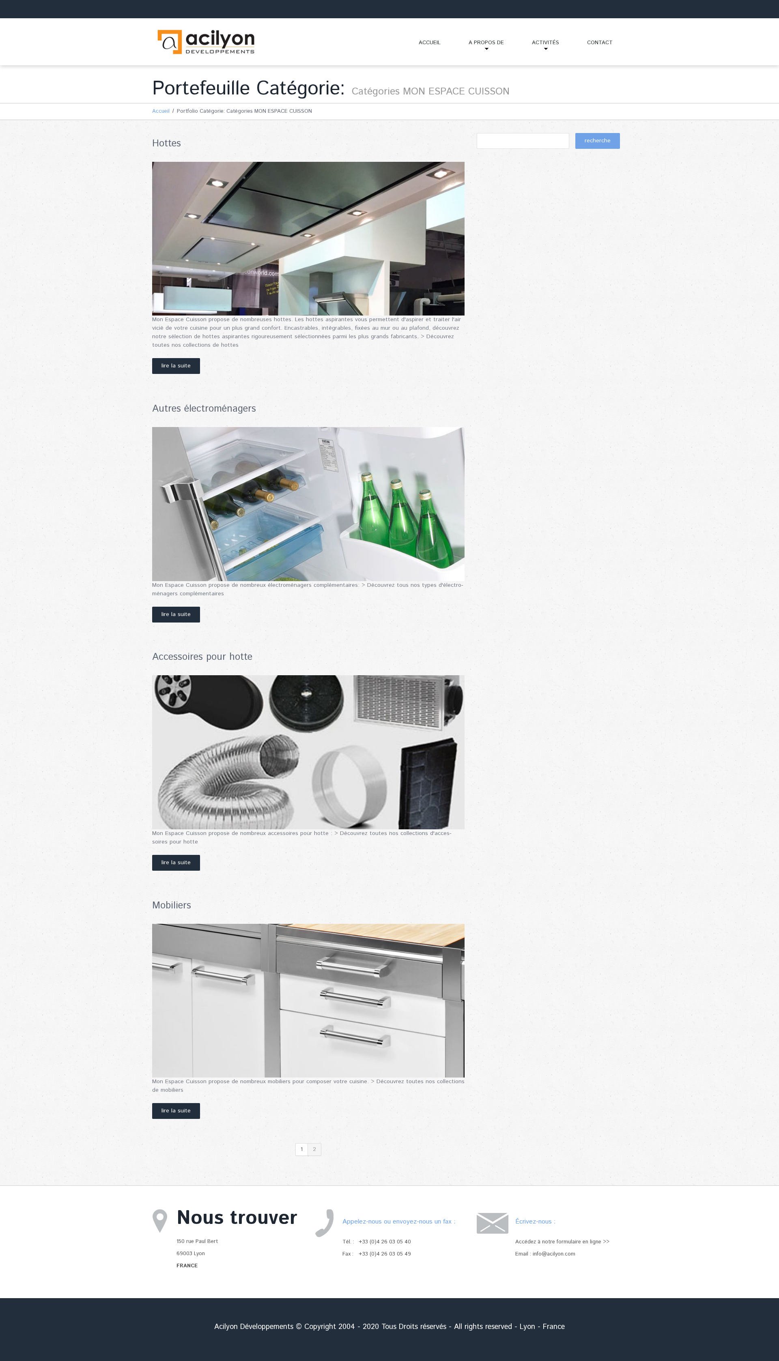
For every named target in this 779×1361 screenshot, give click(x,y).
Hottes (166, 143)
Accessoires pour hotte (202, 657)
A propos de (479, 46)
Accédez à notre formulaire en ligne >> (562, 1242)
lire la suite (176, 366)
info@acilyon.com (554, 1254)
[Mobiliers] (308, 1001)
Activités (538, 46)
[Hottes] (308, 239)
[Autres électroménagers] (308, 504)
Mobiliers (171, 905)
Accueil (430, 43)
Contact (600, 43)
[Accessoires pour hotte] (308, 752)
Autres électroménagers (204, 409)
